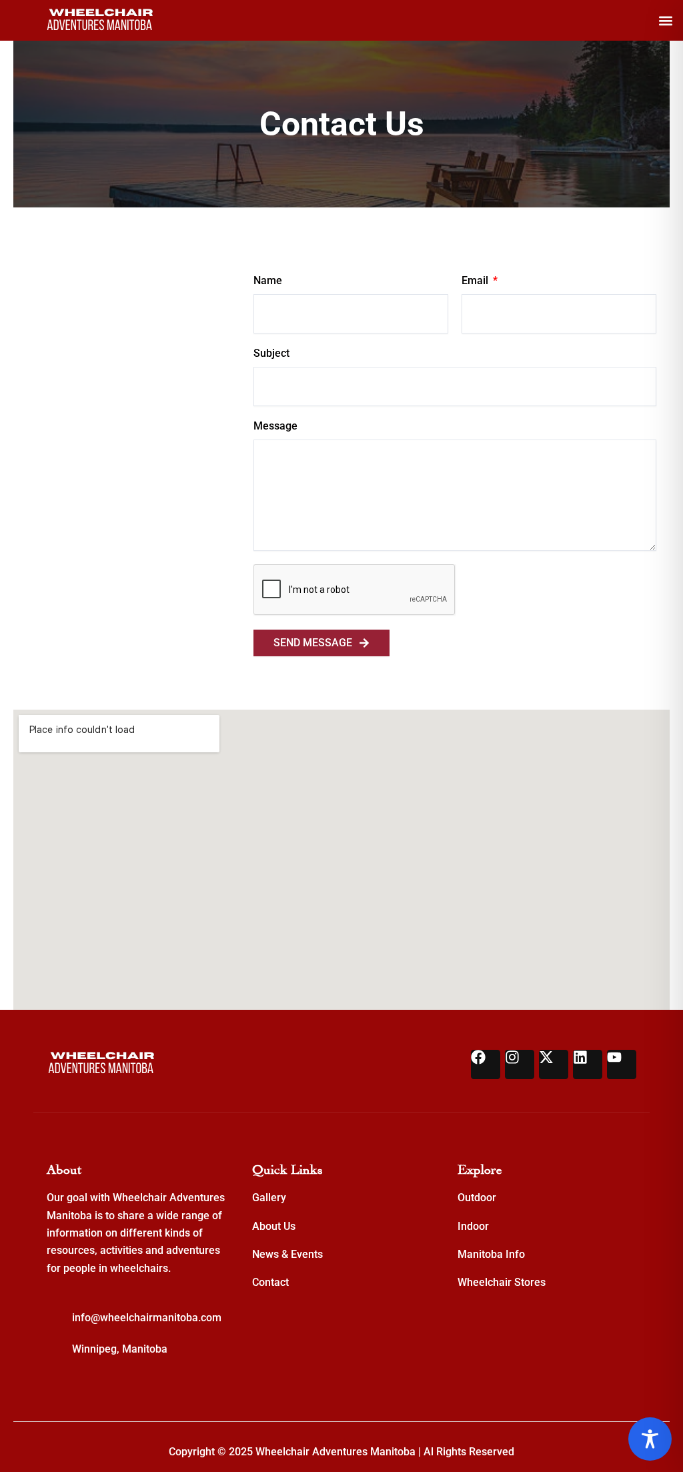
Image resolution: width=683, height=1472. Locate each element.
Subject (271, 353)
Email (476, 280)
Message (275, 426)
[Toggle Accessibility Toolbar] (650, 1439)
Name (267, 280)
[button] (665, 20)
